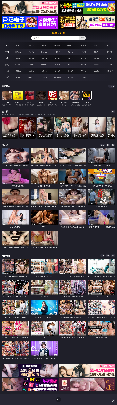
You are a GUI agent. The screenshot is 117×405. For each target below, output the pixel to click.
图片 (7, 64)
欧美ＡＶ (44, 52)
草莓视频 (44, 77)
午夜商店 (31, 77)
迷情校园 (70, 71)
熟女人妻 (70, 52)
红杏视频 (70, 77)
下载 (113, 111)
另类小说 (83, 71)
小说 (7, 71)
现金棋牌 (97, 46)
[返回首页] (113, 401)
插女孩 (18, 77)
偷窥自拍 (18, 65)
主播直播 (97, 52)
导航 (7, 77)
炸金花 (83, 46)
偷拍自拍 (31, 58)
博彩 (7, 45)
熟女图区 (97, 65)
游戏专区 (57, 46)
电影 (7, 58)
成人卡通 (44, 58)
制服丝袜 (70, 58)
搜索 (82, 38)
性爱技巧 (110, 71)
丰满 (102, 256)
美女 (102, 145)
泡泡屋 (83, 77)
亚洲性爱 (18, 58)
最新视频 (6, 144)
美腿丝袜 (70, 65)
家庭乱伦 (31, 71)
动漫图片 (57, 65)
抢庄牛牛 (110, 46)
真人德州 (31, 46)
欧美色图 (44, 65)
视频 (7, 52)
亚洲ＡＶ (18, 52)
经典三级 (83, 58)
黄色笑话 (97, 71)
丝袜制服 (83, 52)
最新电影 (6, 255)
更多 (113, 145)
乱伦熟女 (97, 58)
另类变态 (110, 58)
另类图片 (110, 65)
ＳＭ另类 (110, 52)
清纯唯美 (83, 65)
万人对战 (44, 46)
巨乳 (107, 145)
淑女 (107, 256)
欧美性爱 (57, 58)
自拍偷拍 (31, 52)
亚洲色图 (31, 65)
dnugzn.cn (58, 33)
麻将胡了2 (70, 46)
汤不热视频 (57, 77)
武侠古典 (57, 71)
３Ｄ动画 (57, 52)
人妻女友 (44, 71)
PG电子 (18, 46)
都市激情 (18, 71)
